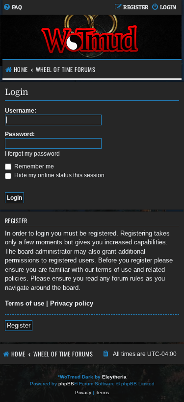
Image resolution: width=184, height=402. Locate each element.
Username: (20, 110)
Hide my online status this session (59, 175)
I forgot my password (32, 153)
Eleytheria (114, 376)
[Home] (91, 40)
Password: (20, 134)
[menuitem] (12, 7)
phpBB (66, 383)
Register (18, 325)
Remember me (33, 166)
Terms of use (24, 303)
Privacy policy (71, 303)
